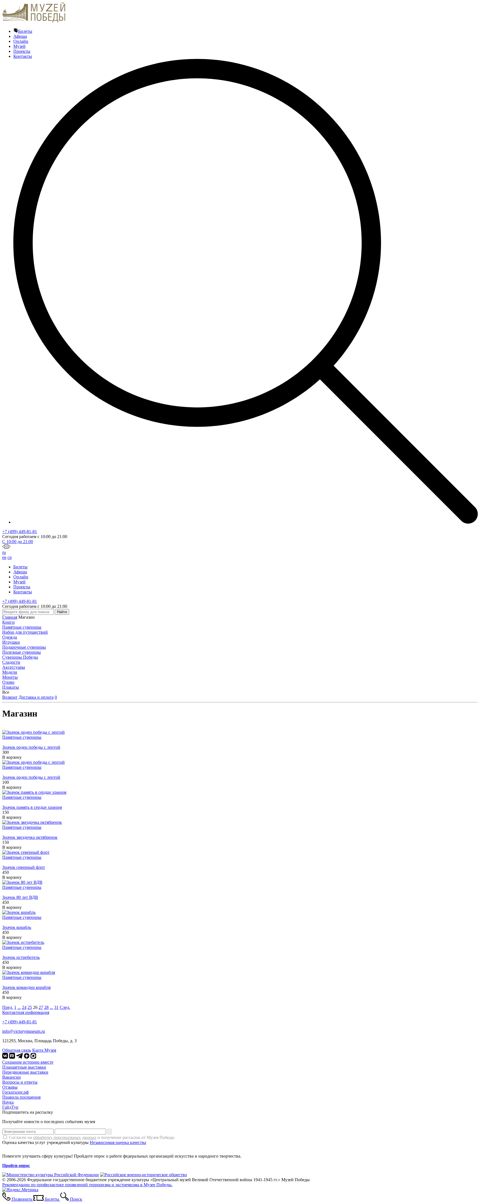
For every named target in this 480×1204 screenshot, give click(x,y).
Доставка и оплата (36, 697)
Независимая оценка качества (118, 1142)
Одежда (9, 637)
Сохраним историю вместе (27, 1062)
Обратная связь (16, 1050)
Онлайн (20, 41)
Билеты (25, 31)
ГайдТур (10, 1107)
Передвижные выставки (25, 1072)
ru (4, 552)
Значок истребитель (21, 957)
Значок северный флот (23, 867)
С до (17, 541)
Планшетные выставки (24, 1067)
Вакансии (11, 1077)
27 (41, 1007)
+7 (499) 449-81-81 (19, 531)
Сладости (11, 662)
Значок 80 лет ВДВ (20, 897)
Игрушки (11, 642)
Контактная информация (25, 1012)
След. (65, 1007)
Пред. (7, 1007)
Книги (8, 622)
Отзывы (10, 1087)
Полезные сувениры (21, 652)
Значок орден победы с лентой (31, 747)
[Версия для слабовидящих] (6, 547)
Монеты (10, 677)
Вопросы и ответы (20, 1082)
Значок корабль (16, 927)
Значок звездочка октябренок (30, 837)
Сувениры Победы (20, 657)
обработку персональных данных (64, 1137)
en (4, 557)
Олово (8, 682)
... (19, 1007)
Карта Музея (44, 1050)
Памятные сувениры (21, 627)
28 (46, 1007)
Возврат (10, 697)
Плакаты (10, 687)
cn (10, 557)
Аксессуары (13, 667)
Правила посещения (21, 1097)
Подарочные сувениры (24, 647)
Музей (19, 46)
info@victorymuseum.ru (23, 1031)
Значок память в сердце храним (32, 807)
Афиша (20, 36)
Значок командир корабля (26, 987)
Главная (9, 617)
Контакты (22, 56)
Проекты (21, 51)
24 (24, 1007)
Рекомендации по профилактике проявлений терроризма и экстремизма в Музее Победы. (87, 1184)
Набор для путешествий (25, 632)
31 (56, 1007)
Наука (8, 1102)
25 (30, 1007)
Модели (9, 672)
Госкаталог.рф (15, 1092)
